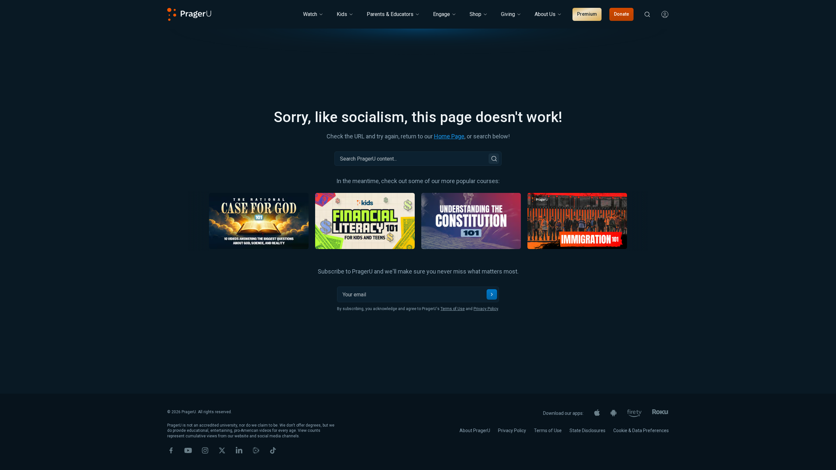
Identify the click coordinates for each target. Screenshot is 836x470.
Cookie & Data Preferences (641, 430)
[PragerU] (189, 14)
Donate (621, 14)
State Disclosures (587, 430)
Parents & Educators (390, 14)
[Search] (494, 158)
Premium (587, 14)
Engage (441, 14)
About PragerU (474, 430)
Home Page (449, 136)
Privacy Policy (486, 308)
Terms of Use (453, 308)
